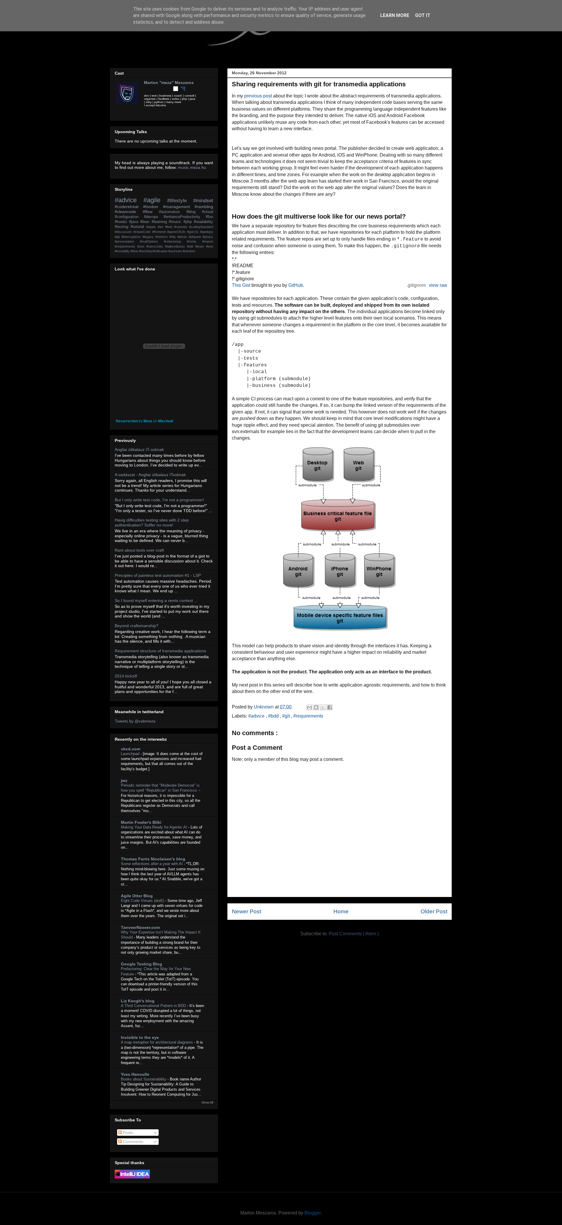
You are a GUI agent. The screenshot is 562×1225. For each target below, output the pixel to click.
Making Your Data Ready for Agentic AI (154, 827)
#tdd (191, 246)
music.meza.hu (192, 167)
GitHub (295, 285)
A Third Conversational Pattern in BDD (154, 1005)
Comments (132, 1141)
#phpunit (196, 237)
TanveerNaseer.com (140, 927)
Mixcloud (165, 421)
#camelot (181, 227)
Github (175, 88)
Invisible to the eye (140, 1037)
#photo (183, 237)
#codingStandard (201, 227)
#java (134, 222)
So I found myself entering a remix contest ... (156, 600)
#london (153, 206)
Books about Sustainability (144, 1079)
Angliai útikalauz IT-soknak (139, 449)
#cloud (207, 212)
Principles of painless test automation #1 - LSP (158, 575)
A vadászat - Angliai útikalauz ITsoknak (150, 474)
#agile (155, 200)
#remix (194, 241)
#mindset (203, 200)
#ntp (173, 237)
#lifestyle (180, 200)
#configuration (129, 217)
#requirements (308, 715)
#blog (194, 212)
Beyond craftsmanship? (136, 625)
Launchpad (130, 754)
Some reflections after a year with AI (152, 864)
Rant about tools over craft (139, 550)
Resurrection (127, 421)
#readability (203, 222)
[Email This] (309, 707)
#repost (207, 241)
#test (209, 246)
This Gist (241, 285)
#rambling (204, 206)
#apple (152, 227)
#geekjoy (206, 232)
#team (200, 246)
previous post (258, 95)
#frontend (159, 232)
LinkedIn (161, 88)
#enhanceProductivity (185, 217)
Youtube (168, 88)
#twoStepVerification (153, 251)
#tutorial (138, 227)
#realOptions (152, 241)
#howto (122, 222)
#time (135, 251)
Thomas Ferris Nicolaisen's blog (153, 859)
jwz (124, 780)
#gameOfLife (177, 232)
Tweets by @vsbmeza (135, 721)
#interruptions (132, 237)
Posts (127, 1132)
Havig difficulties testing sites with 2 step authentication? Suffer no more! (152, 522)
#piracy (208, 237)
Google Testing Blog (141, 964)
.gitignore (416, 285)
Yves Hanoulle (135, 1074)
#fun (209, 217)
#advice (257, 715)
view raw (438, 285)
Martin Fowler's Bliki (141, 822)
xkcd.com (130, 749)
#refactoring (175, 241)
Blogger (312, 1212)
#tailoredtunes (176, 246)
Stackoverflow (190, 88)
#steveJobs (155, 246)
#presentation (127, 241)
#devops (154, 217)
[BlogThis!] (316, 707)
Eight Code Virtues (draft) (143, 900)
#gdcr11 (193, 232)
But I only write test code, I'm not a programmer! (159, 499)
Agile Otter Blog (137, 895)
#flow (151, 211)
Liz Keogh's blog (138, 1000)
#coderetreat (129, 206)
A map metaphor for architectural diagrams (157, 1042)
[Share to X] (323, 707)
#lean (146, 222)
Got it (422, 15)
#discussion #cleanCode (133, 232)
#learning (160, 222)
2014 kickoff (126, 676)
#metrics (162, 237)
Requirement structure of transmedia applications (160, 650)
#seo (141, 246)
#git (286, 715)
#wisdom (189, 251)
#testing (123, 227)
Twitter (146, 88)
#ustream (175, 251)
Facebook (153, 88)
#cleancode (129, 211)
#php (189, 222)
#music (176, 222)
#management (179, 206)
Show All (207, 1102)
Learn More (394, 15)
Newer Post (246, 911)
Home (341, 911)
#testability (123, 251)
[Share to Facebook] (330, 707)
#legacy (149, 237)
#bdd (274, 715)
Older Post (434, 911)
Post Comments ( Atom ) (354, 933)
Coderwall (183, 88)
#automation (172, 212)
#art (161, 227)
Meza (147, 421)
